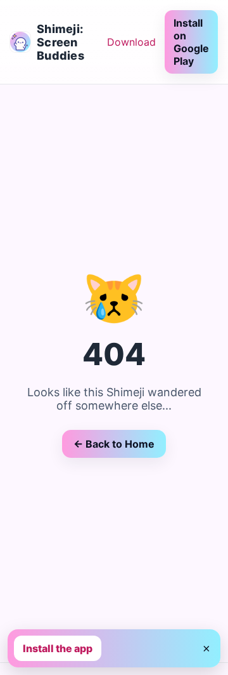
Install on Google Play (191, 42)
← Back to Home (114, 444)
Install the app (57, 648)
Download (131, 42)
